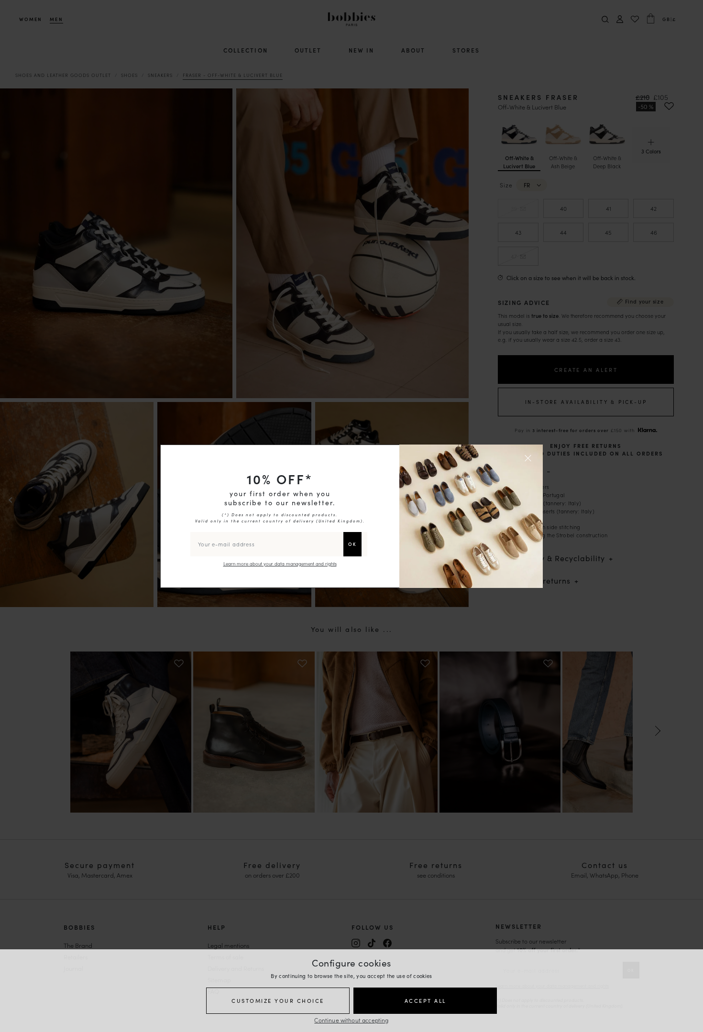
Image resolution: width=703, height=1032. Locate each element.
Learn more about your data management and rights (280, 563)
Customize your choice (277, 1000)
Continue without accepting (351, 1020)
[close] (529, 458)
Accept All (425, 1000)
